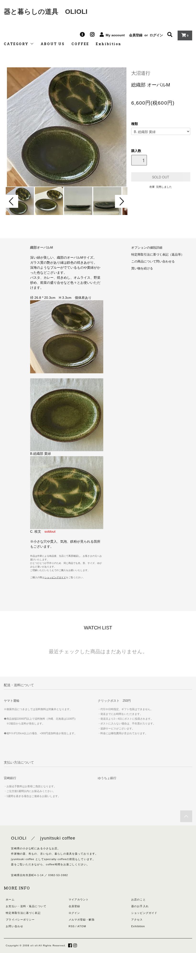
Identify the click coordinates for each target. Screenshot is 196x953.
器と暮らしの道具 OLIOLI (45, 11)
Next (121, 201)
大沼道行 (140, 73)
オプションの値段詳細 (146, 247)
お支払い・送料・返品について (26, 906)
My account (115, 35)
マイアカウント (79, 899)
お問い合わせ (14, 926)
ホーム (10, 899)
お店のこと (138, 899)
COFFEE (80, 44)
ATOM (81, 926)
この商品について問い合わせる (153, 261)
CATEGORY (17, 44)
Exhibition (108, 44)
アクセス (137, 919)
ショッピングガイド (144, 912)
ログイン (156, 35)
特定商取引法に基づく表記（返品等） (157, 254)
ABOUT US (53, 44)
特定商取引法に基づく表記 (23, 912)
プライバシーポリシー (20, 919)
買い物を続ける (142, 268)
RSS (72, 926)
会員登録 (135, 35)
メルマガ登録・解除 (82, 919)
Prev (12, 201)
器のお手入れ (140, 906)
